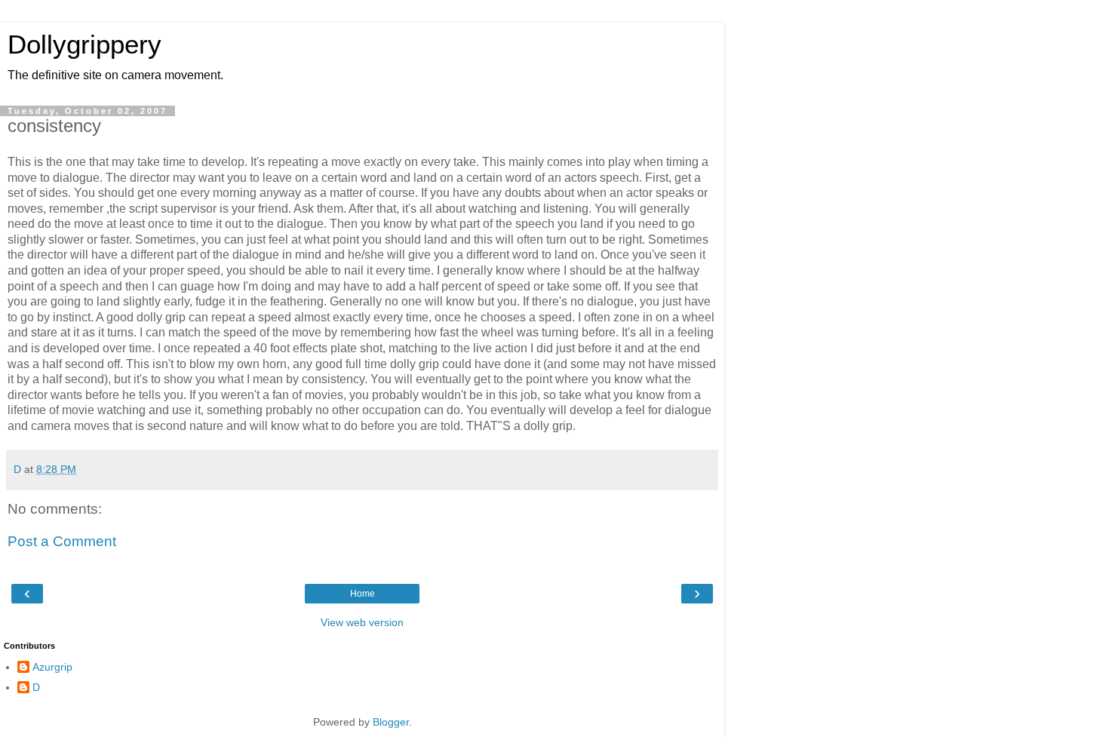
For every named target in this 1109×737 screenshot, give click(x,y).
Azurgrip (52, 667)
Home (362, 593)
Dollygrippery (84, 44)
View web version (362, 622)
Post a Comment (62, 541)
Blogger (391, 722)
